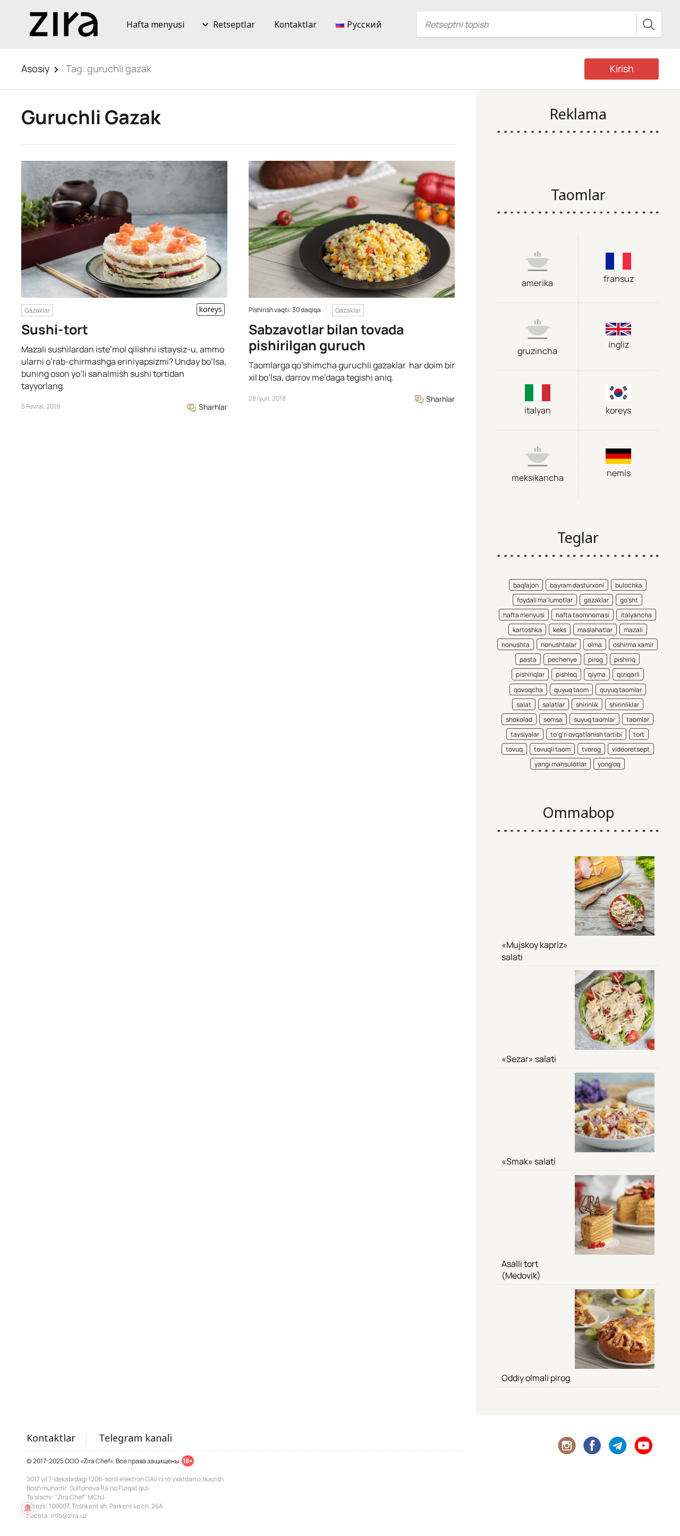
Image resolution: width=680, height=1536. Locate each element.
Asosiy (35, 68)
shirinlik (587, 704)
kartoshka (527, 629)
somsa (553, 719)
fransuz (619, 278)
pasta (528, 659)
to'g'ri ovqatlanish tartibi (586, 734)
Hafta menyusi (155, 24)
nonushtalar (558, 644)
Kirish (622, 68)
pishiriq (624, 659)
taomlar (637, 719)
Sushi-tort (54, 329)
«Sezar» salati (529, 1059)
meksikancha (538, 478)
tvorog (591, 749)
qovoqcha (528, 689)
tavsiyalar (525, 734)
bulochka (628, 585)
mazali (633, 629)
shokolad (519, 719)
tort (638, 734)
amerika (537, 283)
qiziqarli (628, 674)
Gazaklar (37, 310)
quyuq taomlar (621, 689)
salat (523, 704)
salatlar (553, 704)
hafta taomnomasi (582, 614)
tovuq (514, 749)
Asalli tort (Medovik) (521, 1270)
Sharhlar (212, 407)
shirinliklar (624, 704)
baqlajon (526, 585)
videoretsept (631, 749)
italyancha (636, 614)
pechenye (562, 659)
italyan (537, 410)
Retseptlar (234, 24)
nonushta (516, 644)
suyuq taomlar (594, 719)
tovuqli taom (552, 749)
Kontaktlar (295, 24)
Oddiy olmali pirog (536, 1378)
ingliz (618, 344)
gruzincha (537, 351)
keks (559, 629)
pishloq (566, 674)
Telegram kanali (135, 1437)
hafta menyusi (524, 614)
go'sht (629, 600)
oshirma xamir (633, 644)
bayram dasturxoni (577, 585)
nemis (619, 473)
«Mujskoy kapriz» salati (535, 951)
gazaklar (596, 600)
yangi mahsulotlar (560, 764)
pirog (595, 659)
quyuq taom (571, 689)
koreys (618, 410)
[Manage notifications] (27, 1508)
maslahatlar (595, 629)
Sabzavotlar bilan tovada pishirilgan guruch (326, 337)
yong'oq (609, 764)
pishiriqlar (530, 674)
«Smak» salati (529, 1161)
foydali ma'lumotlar (545, 600)
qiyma (597, 674)
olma (595, 644)
